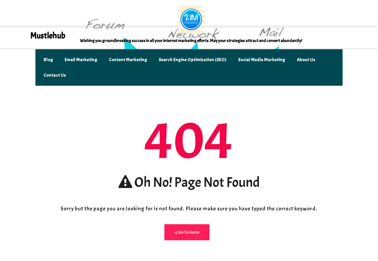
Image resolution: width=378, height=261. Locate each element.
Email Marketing (81, 59)
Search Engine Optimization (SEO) (193, 59)
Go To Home (188, 232)
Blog (48, 59)
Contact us (55, 75)
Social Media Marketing (261, 59)
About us (306, 59)
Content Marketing (128, 59)
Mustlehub (47, 35)
